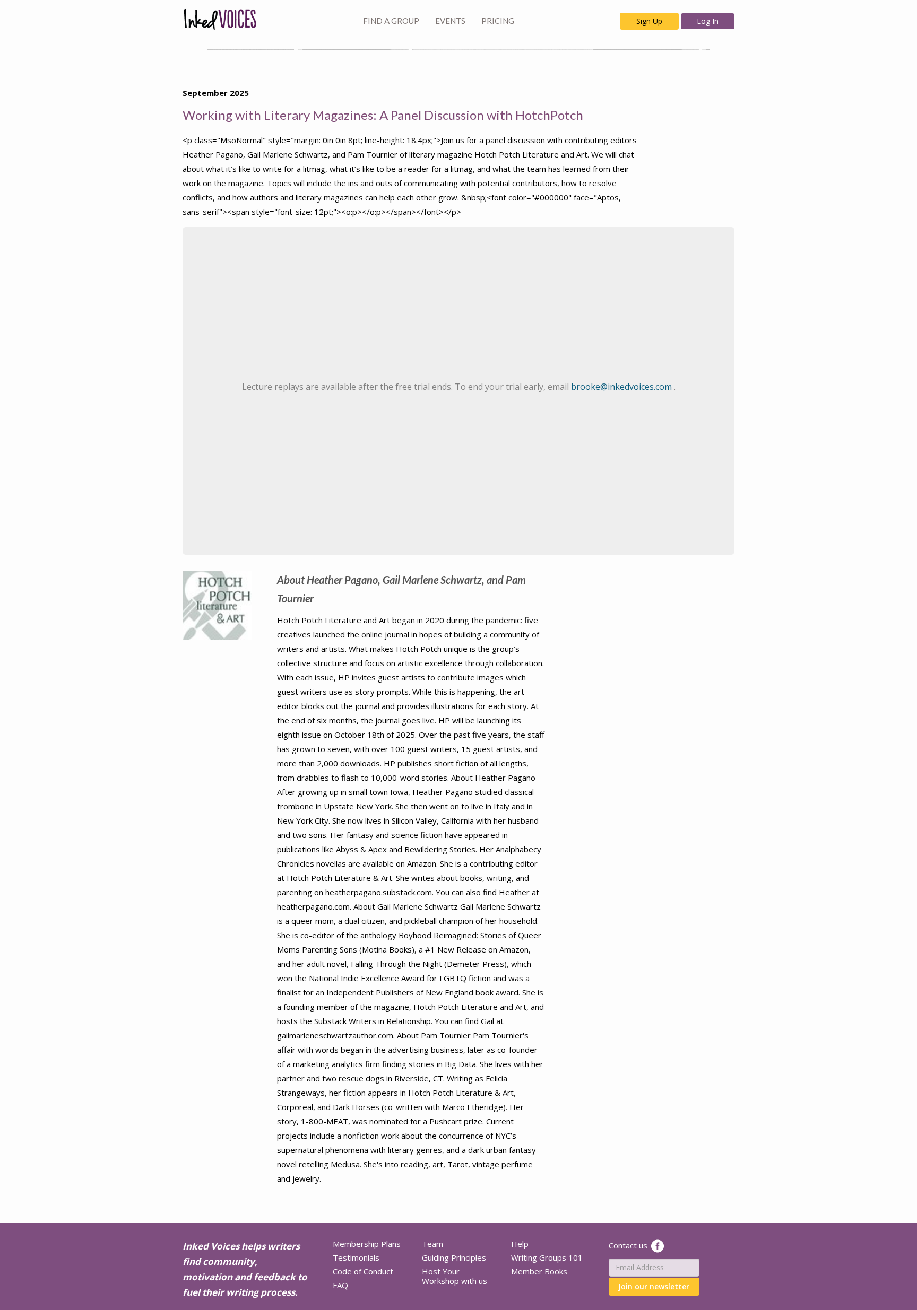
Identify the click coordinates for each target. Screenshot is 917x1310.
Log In (708, 21)
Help (520, 1243)
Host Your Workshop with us (454, 1276)
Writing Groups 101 (547, 1257)
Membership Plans (367, 1243)
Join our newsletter (653, 1286)
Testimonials (356, 1257)
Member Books (539, 1271)
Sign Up (649, 21)
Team (432, 1243)
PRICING (497, 20)
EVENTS (450, 20)
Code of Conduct (363, 1271)
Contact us (628, 1244)
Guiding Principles (454, 1257)
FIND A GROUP (391, 20)
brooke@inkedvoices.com (622, 386)
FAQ (340, 1285)
